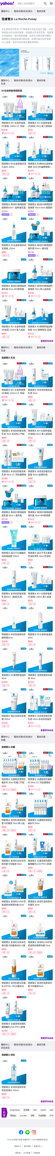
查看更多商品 (47, 341)
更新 (45, 1140)
